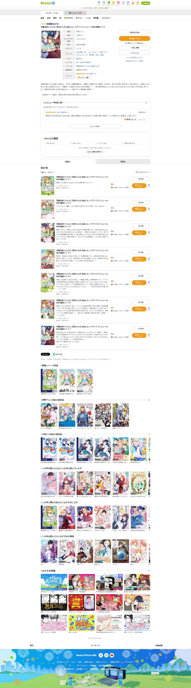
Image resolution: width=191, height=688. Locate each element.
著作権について (82, 669)
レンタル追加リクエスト (134, 57)
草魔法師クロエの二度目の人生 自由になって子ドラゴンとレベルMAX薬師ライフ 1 (82, 178)
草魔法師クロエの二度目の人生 (87, 66)
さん (63, 112)
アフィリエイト (82, 665)
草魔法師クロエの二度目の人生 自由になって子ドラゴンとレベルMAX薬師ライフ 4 (82, 251)
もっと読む (62, 239)
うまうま (115, 564)
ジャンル (105, 18)
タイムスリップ (82, 55)
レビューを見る (94, 126)
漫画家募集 (94, 669)
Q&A (80, 662)
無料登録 (146, 3)
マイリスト (135, 53)
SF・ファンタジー (91, 52)
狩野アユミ (80, 31)
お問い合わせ (89, 662)
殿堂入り (79, 58)
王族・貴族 (99, 55)
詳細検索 (159, 645)
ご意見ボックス (115, 662)
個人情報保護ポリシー (106, 665)
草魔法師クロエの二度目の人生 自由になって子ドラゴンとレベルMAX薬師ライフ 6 (82, 301)
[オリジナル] (68, 18)
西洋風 (91, 55)
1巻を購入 (134, 38)
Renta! (43, 359)
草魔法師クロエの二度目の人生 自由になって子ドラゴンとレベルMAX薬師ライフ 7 (82, 327)
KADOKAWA (81, 44)
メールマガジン (128, 662)
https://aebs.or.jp (72, 684)
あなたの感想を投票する (94, 152)
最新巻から (51, 172)
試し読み (141, 179)
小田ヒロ (79, 35)
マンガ (78, 48)
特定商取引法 (69, 669)
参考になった (132, 119)
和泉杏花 (61, 564)
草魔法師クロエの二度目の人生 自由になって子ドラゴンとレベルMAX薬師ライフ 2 (82, 201)
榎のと (132, 564)
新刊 (31, 645)
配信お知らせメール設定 (134, 61)
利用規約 (93, 665)
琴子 (42, 564)
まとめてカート (143, 172)
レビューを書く (85, 77)
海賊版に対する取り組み (108, 669)
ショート (76, 13)
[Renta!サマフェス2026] (53, 3)
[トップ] (46, 3)
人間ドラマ (103, 52)
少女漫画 (79, 52)
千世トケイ (80, 564)
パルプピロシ (81, 39)
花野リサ (97, 564)
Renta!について (62, 662)
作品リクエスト (101, 662)
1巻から (43, 172)
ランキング (95, 645)
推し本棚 (136, 47)
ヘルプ (73, 662)
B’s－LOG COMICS (83, 62)
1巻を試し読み (135, 32)
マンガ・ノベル (52, 13)
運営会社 (123, 669)
